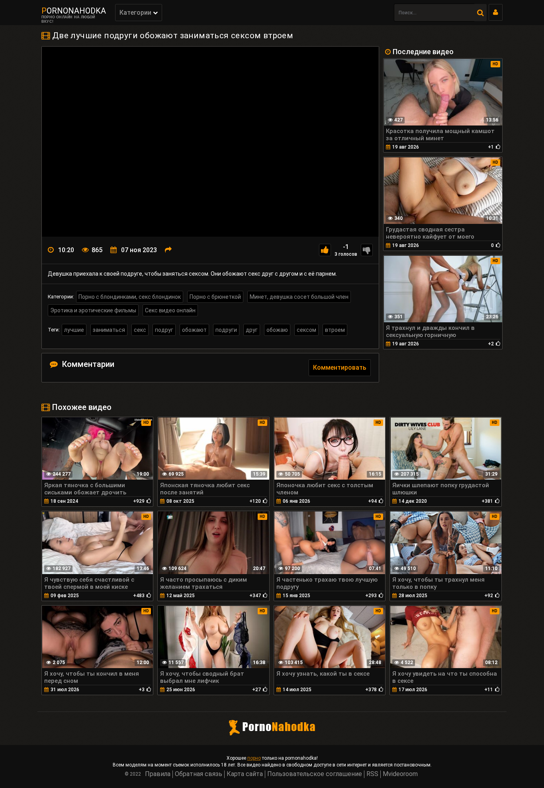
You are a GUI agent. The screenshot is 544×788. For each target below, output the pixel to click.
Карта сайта (245, 774)
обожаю (277, 330)
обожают (194, 330)
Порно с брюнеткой (215, 297)
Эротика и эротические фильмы (93, 310)
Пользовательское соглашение (314, 774)
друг (252, 330)
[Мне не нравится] (367, 250)
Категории (136, 12)
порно (254, 758)
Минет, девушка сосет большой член (299, 297)
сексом (306, 330)
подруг (164, 330)
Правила (157, 774)
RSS (372, 774)
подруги (226, 330)
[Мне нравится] (325, 250)
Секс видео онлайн (170, 310)
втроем (335, 330)
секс (140, 330)
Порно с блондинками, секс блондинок (129, 297)
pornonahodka (73, 11)
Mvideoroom (400, 774)
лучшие (74, 330)
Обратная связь (198, 774)
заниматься (109, 330)
